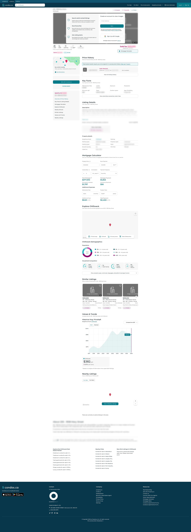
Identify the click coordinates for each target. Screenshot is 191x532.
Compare (117, 10)
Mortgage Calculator (60, 104)
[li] (57, 513)
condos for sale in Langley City (104, 461)
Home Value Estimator (149, 497)
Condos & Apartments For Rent (151, 504)
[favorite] (100, 286)
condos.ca (11, 1)
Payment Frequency (105, 169)
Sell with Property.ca (148, 491)
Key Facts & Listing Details (62, 101)
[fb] (53, 513)
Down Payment (103, 161)
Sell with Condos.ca (66, 82)
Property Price (86, 161)
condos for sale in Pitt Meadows (104, 463)
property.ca (5, 1)
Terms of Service (115, 30)
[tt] (50, 513)
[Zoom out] (135, 403)
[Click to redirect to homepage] (7, 5)
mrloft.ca (18, 1)
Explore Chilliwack (60, 107)
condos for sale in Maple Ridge (104, 456)
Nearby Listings (59, 117)
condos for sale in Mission (102, 454)
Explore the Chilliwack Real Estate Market (61, 449)
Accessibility (99, 497)
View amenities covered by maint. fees (110, 96)
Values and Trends (60, 115)
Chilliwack (55, 11)
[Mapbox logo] (86, 238)
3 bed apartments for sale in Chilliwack (63, 465)
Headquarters (99, 493)
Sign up (123, 64)
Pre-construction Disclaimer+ (96, 521)
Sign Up (187, 5)
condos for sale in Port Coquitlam (105, 466)
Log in (119, 40)
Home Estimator (170, 5)
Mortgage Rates (147, 501)
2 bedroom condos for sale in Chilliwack (64, 453)
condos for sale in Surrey (102, 468)
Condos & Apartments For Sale (151, 503)
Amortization (94, 169)
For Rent (136, 5)
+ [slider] (135, 326)
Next (112, 26)
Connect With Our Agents (150, 495)
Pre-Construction (145, 5)
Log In (180, 5)
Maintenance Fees (86, 190)
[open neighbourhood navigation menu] (162, 5)
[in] (55, 513)
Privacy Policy (107, 30)
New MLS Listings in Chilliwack (126, 449)
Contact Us (146, 493)
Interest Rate (85, 169)
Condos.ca (5, 490)
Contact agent (66, 85)
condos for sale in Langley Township (105, 458)
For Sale (129, 5)
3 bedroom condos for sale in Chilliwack (64, 457)
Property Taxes (103, 190)
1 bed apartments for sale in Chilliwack (63, 460)
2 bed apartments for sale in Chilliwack (63, 462)
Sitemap (98, 503)
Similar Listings (59, 112)
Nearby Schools (59, 109)
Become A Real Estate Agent (104, 495)
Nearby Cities (100, 449)
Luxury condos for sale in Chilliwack (62, 469)
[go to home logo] (10, 487)
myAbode (12, 490)
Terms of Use (99, 501)
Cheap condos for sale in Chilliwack (62, 467)
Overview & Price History (61, 99)
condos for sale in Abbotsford (104, 451)
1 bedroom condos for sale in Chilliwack (63, 455)
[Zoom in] (135, 401)
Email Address (104, 20)
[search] (30, 5)
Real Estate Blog (147, 490)
